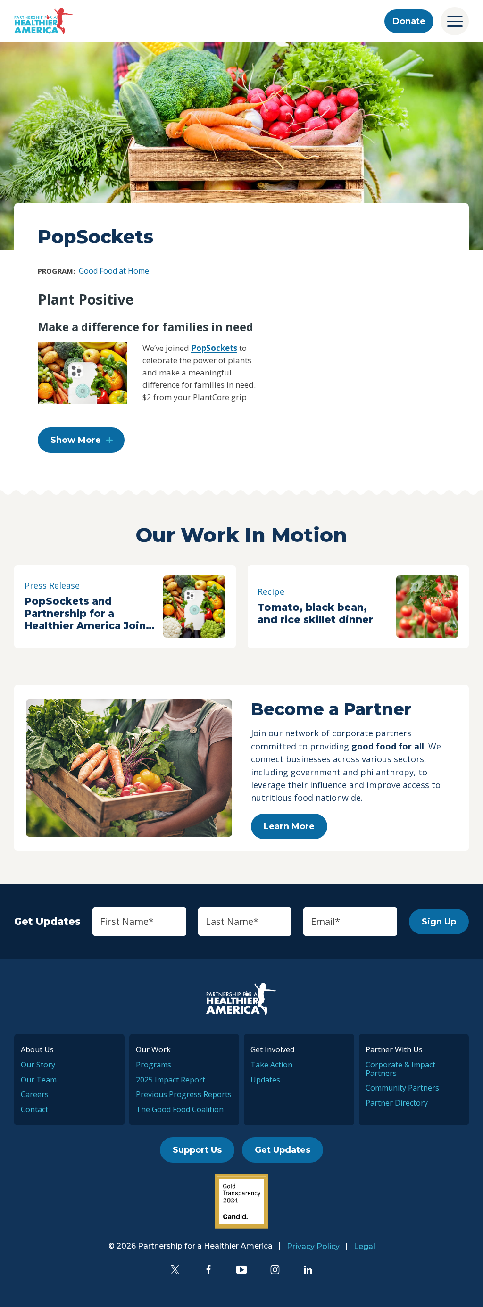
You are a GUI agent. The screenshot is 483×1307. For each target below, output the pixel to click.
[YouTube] (241, 1270)
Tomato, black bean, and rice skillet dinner (315, 613)
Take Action (271, 1064)
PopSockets (214, 347)
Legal (364, 1246)
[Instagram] (275, 1270)
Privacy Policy (313, 1246)
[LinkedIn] (308, 1270)
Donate (408, 21)
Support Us (197, 1150)
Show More (75, 440)
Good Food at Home (114, 271)
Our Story (38, 1064)
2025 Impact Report (170, 1079)
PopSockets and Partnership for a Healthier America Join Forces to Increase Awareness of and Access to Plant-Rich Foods (85, 613)
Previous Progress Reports (184, 1094)
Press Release (52, 585)
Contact (34, 1109)
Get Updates (282, 1150)
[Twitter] (175, 1270)
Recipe (271, 591)
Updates (265, 1079)
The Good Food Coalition (180, 1109)
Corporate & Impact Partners (400, 1068)
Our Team (39, 1079)
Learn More (289, 826)
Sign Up (439, 921)
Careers (35, 1094)
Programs (153, 1064)
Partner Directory (397, 1103)
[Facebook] (208, 1270)
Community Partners (402, 1087)
